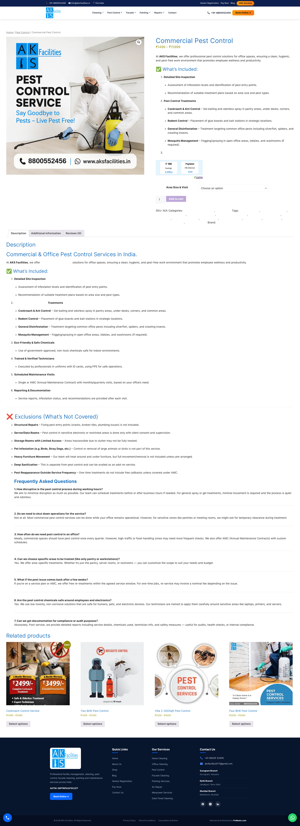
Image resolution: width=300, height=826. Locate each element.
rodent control (253, 218)
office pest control (231, 218)
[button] (139, 42)
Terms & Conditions (147, 820)
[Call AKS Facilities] (7, 817)
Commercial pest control (199, 210)
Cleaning (98, 12)
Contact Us (117, 792)
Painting (145, 12)
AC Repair (157, 787)
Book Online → (243, 12)
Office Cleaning (160, 764)
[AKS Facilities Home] (53, 12)
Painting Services (161, 781)
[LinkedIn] (218, 804)
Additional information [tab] (46, 233)
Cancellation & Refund (168, 820)
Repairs (159, 12)
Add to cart (176, 198)
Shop (114, 769)
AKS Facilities (225, 222)
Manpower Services (162, 792)
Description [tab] (18, 233)
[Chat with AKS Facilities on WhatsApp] (292, 817)
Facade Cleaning (160, 775)
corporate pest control (201, 214)
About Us (116, 764)
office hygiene (209, 218)
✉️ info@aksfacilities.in (79, 3)
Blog (233, 3)
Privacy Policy (129, 820)
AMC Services (245, 3)
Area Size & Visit (177, 187)
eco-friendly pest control (232, 214)
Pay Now (225, 3)
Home (9, 32)
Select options (18, 723)
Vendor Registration (209, 3)
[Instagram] (210, 804)
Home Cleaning (159, 758)
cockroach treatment (274, 210)
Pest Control (114, 12)
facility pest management (265, 214)
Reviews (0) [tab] (73, 233)
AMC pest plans (249, 210)
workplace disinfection (170, 222)
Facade (131, 12)
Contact (172, 12)
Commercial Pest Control (30, 302)
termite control (272, 218)
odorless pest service (185, 218)
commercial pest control (171, 214)
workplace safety (196, 222)
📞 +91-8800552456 (56, 3)
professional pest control (56, 262)
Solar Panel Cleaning (162, 798)
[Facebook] (203, 804)
